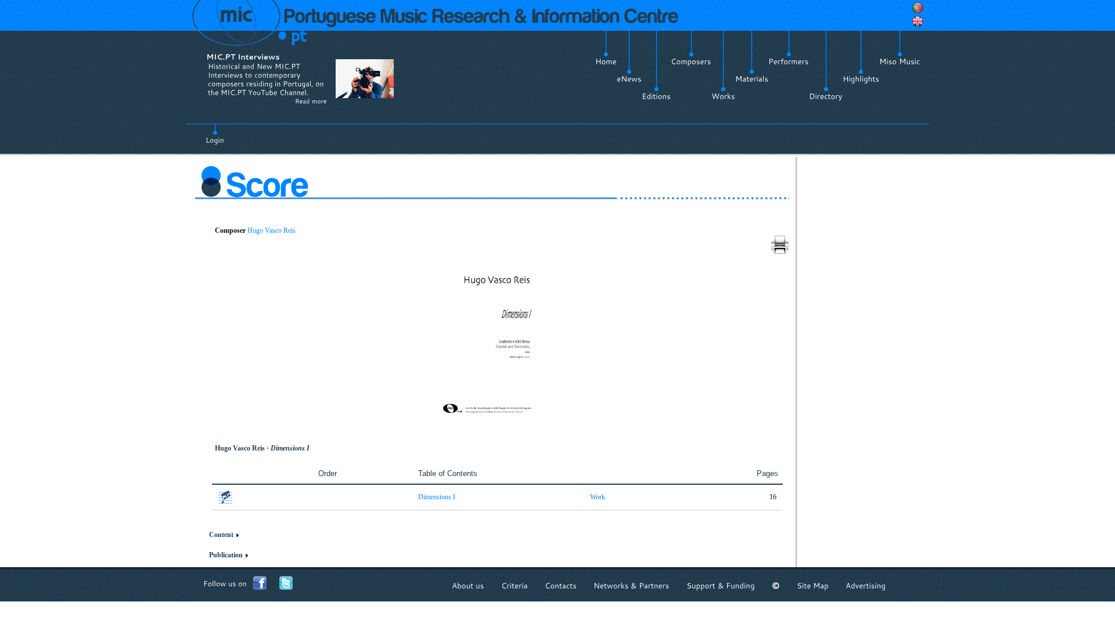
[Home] (606, 61)
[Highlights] (861, 79)
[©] (776, 585)
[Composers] (691, 61)
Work (597, 497)
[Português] (917, 7)
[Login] (215, 133)
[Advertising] (866, 585)
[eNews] (629, 79)
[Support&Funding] (720, 585)
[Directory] (826, 96)
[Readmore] (311, 101)
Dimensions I (436, 497)
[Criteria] (514, 585)
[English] (917, 21)
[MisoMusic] (899, 61)
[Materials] (751, 79)
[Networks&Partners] (632, 585)
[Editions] (656, 96)
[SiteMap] (813, 585)
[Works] (723, 96)
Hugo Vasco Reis (271, 230)
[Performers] (788, 61)
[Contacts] (561, 585)
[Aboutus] (468, 585)
